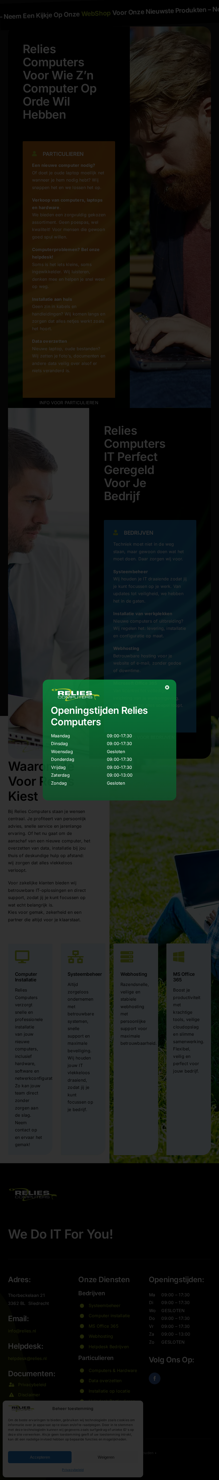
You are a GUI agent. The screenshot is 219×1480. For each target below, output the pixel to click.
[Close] (167, 687)
